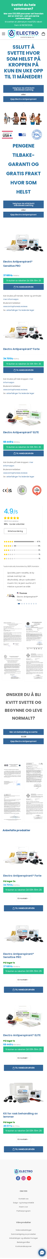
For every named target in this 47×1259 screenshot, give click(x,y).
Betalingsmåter (23, 1242)
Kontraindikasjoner (24, 1246)
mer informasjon (11, 299)
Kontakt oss (23, 1198)
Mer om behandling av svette (23, 732)
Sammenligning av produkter (23, 1234)
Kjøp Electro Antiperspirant (23, 99)
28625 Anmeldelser (11, 521)
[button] (19, 603)
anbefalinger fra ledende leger (20, 310)
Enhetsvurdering (15, 531)
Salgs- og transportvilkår (23, 1202)
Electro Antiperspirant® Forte (22, 875)
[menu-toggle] (3, 33)
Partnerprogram (24, 1211)
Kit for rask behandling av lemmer (20, 1115)
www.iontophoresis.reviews (15, 306)
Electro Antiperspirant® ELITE (22, 1035)
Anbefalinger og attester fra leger (23, 1238)
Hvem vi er (23, 1207)
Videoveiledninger (23, 1230)
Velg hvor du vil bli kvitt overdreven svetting (23, 89)
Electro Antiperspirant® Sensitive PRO (18, 955)
